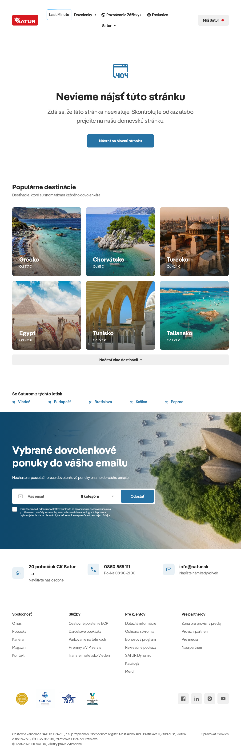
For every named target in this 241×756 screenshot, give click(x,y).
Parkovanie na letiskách (87, 639)
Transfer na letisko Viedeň (89, 655)
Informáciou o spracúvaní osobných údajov (86, 515)
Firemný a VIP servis (85, 647)
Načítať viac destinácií (118, 360)
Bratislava (103, 401)
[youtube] (223, 698)
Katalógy (132, 663)
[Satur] (25, 20)
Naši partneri (192, 647)
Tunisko (103, 333)
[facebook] (183, 698)
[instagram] (209, 698)
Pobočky (19, 631)
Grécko (29, 259)
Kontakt (18, 655)
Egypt (27, 333)
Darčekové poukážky (85, 631)
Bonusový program (140, 639)
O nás (17, 623)
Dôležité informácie (140, 623)
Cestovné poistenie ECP (88, 623)
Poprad (177, 401)
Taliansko (179, 333)
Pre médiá (190, 639)
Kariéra (18, 639)
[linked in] (196, 698)
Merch (130, 671)
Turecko (178, 259)
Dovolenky (83, 14)
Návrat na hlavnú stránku (120, 141)
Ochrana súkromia (139, 631)
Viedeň (23, 401)
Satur (107, 25)
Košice (141, 401)
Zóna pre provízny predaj (201, 623)
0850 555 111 (117, 566)
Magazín (19, 647)
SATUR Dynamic (138, 655)
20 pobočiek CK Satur (52, 566)
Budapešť (62, 401)
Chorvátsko (109, 259)
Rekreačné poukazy (141, 647)
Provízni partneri (195, 631)
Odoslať (137, 496)
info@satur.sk (194, 566)
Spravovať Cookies (215, 734)
